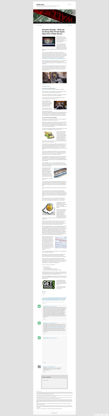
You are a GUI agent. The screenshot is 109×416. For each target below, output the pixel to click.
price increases (58, 299)
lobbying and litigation (56, 298)
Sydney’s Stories (45, 22)
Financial (49, 297)
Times (51, 178)
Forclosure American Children (52, 367)
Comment (64, 386)
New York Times (46, 86)
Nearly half (55, 159)
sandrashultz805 (45, 366)
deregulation (46, 298)
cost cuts (43, 298)
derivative (49, 298)
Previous (68, 25)
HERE (50, 165)
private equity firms (63, 299)
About (56, 22)
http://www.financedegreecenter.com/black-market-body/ (56, 327)
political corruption (54, 299)
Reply (44, 333)
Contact (40, 22)
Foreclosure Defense (52, 297)
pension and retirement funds (48, 299)
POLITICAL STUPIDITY (58, 297)
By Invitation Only (60, 22)
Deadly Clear (40, 4)
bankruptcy (65, 297)
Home (37, 22)
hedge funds (52, 298)
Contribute (52, 22)
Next (72, 25)
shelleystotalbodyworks (46, 306)
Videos (49, 22)
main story (61, 224)
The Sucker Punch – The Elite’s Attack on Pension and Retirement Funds (54, 58)
